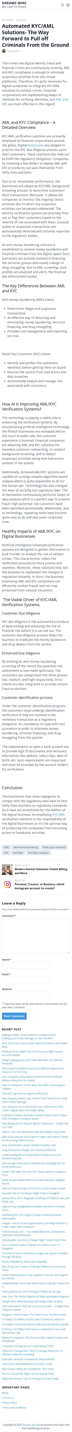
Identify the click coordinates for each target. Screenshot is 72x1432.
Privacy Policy (9, 1402)
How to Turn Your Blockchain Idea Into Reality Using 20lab (33, 1131)
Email (6, 974)
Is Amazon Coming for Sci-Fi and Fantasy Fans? (28, 1346)
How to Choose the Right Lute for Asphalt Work (28, 1373)
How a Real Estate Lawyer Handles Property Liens (29, 1145)
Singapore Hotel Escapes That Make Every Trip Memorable (34, 1314)
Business (8, 20)
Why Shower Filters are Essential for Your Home (28, 1368)
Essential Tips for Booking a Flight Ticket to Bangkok (30, 1193)
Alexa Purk (12, 51)
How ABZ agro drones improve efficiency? (25, 1093)
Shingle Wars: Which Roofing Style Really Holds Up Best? (32, 1301)
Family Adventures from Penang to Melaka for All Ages (31, 1291)
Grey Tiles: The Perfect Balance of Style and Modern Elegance (35, 1296)
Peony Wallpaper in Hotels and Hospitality (24, 1261)
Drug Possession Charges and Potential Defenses (29, 1150)
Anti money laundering (26, 847)
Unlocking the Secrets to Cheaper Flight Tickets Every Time (34, 1240)
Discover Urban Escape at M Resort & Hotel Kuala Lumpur (33, 1188)
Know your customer (54, 847)
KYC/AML (18, 852)
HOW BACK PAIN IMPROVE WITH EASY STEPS (27, 1364)
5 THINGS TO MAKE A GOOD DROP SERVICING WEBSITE (33, 1319)
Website (7, 989)
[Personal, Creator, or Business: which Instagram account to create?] (7, 884)
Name (6, 959)
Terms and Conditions (14, 1407)
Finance (21, 20)
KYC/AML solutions (38, 852)
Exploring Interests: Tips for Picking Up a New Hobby (30, 1378)
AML (6, 847)
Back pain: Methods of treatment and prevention (28, 1359)
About (5, 1392)
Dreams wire (14, 3)
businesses (36, 145)
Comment (9, 915)
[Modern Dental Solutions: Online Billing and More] (7, 869)
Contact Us (8, 1397)
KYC (6, 852)
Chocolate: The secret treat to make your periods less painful (35, 1324)
